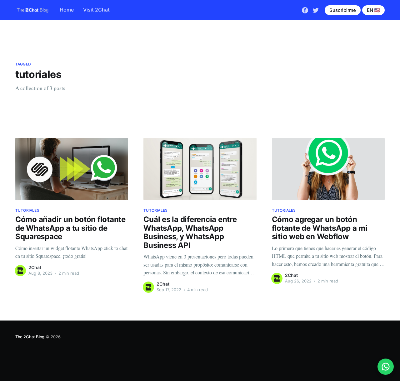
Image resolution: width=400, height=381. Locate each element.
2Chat (34, 267)
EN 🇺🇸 (373, 10)
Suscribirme (342, 10)
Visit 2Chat (96, 10)
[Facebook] (305, 10)
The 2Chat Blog (29, 336)
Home (67, 10)
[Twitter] (315, 10)
